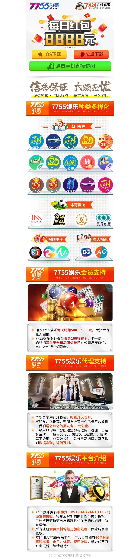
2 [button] (67, 47)
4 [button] (72, 47)
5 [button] (74, 47)
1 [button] (65, 47)
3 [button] (70, 47)
